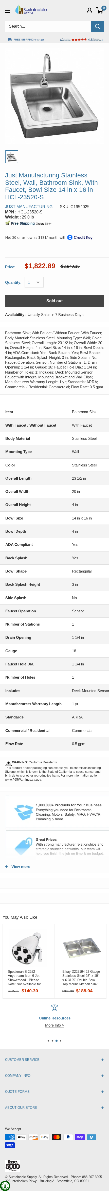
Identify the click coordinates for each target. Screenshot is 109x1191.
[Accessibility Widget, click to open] (5, 1186)
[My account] (89, 10)
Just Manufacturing (28, 207)
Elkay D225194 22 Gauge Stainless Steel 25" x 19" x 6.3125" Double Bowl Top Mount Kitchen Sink (81, 978)
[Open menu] (7, 11)
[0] (100, 10)
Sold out (54, 301)
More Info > (54, 1025)
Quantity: (13, 282)
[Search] (97, 26)
